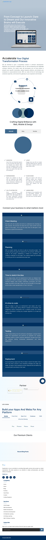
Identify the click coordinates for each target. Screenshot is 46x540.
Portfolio (5, 490)
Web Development (8, 507)
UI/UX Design (6, 505)
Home (5, 484)
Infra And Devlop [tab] (23, 419)
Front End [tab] (14, 416)
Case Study (6, 492)
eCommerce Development (9, 511)
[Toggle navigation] (42, 3)
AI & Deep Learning (8, 516)
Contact (5, 495)
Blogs (5, 488)
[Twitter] (7, 477)
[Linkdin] (14, 477)
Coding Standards (8, 497)
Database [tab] (32, 416)
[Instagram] (11, 477)
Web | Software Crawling (9, 518)
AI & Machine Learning (8, 513)
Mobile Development (8, 509)
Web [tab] (23, 131)
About (5, 486)
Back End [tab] (23, 416)
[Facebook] (3, 477)
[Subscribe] (42, 529)
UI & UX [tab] (11, 131)
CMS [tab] (40, 416)
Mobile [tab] (35, 131)
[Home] (6, 3)
